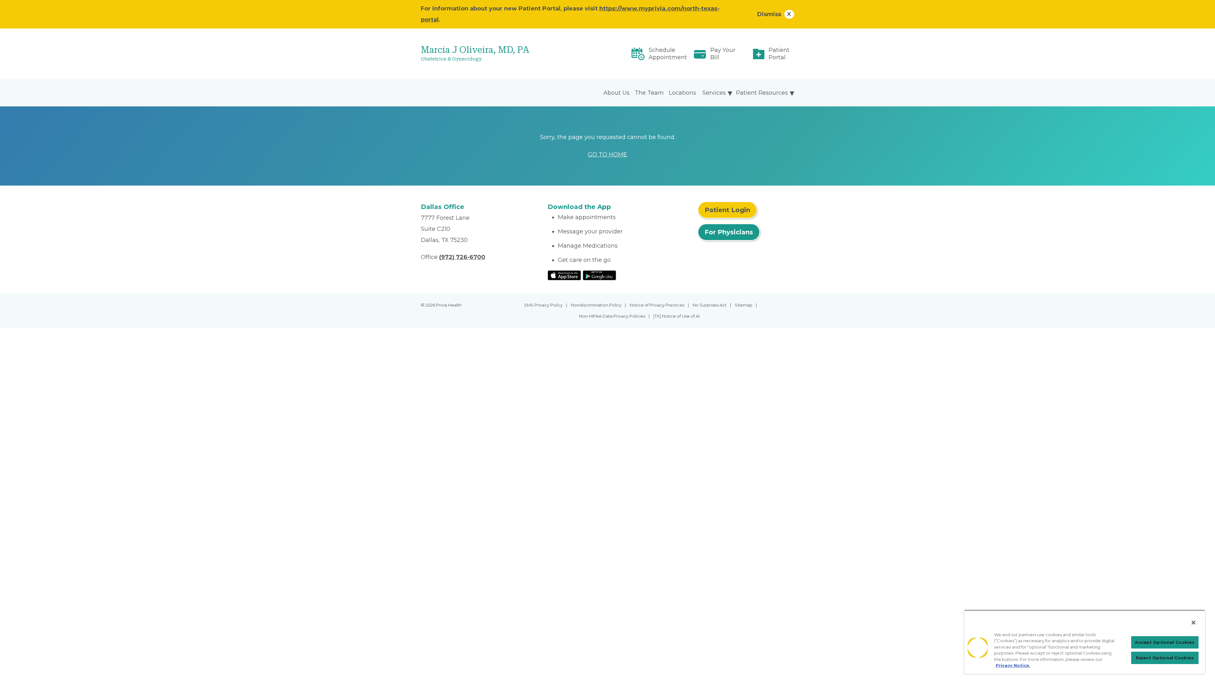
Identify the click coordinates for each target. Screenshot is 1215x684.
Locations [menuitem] (682, 92)
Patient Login (727, 210)
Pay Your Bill (722, 54)
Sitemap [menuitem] (743, 304)
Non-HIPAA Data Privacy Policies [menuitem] (612, 316)
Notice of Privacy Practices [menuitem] (657, 304)
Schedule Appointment (668, 54)
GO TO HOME (607, 154)
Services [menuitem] (714, 92)
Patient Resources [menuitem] (762, 92)
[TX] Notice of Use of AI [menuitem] (676, 316)
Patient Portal (779, 54)
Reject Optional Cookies (1165, 657)
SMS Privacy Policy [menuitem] (543, 304)
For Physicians (729, 232)
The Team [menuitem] (649, 92)
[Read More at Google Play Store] (599, 274)
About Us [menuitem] (616, 92)
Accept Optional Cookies (1164, 642)
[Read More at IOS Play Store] (564, 274)
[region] (1084, 642)
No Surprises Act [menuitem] (709, 304)
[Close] (1193, 623)
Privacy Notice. (1013, 665)
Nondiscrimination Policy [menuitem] (596, 304)
